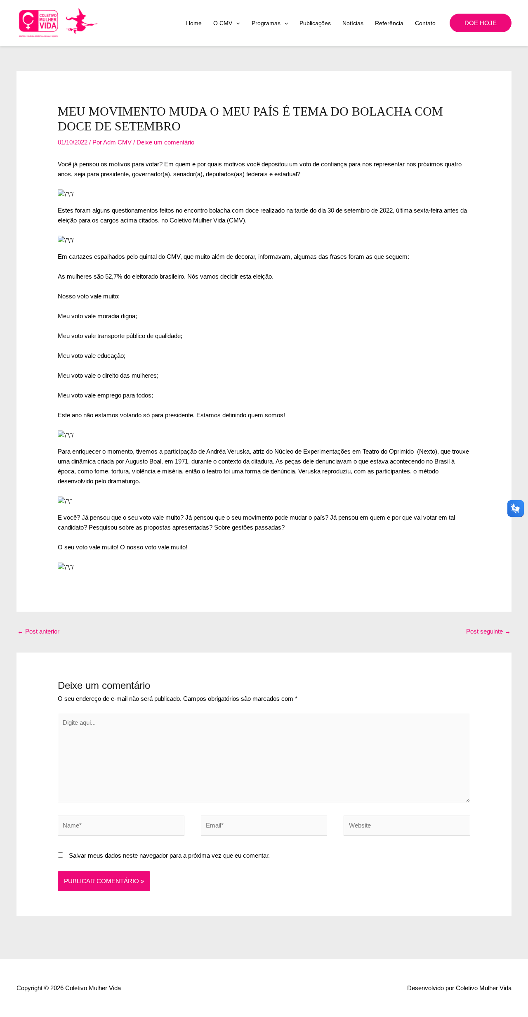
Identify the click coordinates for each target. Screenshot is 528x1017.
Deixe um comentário (165, 142)
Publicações (315, 23)
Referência (389, 23)
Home (194, 23)
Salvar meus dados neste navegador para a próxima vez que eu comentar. (169, 855)
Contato (425, 23)
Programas (266, 23)
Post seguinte (488, 631)
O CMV (222, 23)
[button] (236, 23)
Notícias (352, 23)
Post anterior (38, 631)
